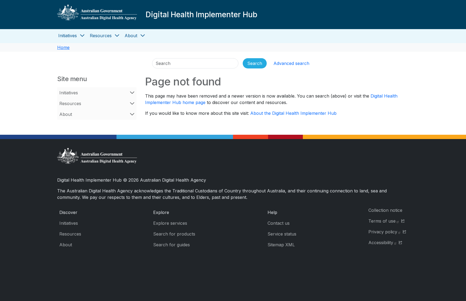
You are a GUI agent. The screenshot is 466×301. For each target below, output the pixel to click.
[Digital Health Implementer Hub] (97, 14)
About (131, 35)
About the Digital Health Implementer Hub (293, 113)
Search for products (174, 234)
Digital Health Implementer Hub (201, 14)
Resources (101, 35)
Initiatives (67, 35)
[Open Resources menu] (117, 35)
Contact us (279, 223)
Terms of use (382, 221)
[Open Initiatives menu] (82, 35)
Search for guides (171, 244)
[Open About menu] (142, 35)
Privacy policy (382, 231)
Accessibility (380, 242)
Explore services (170, 223)
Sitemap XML (281, 244)
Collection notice (385, 210)
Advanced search (291, 63)
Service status (282, 234)
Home (63, 47)
